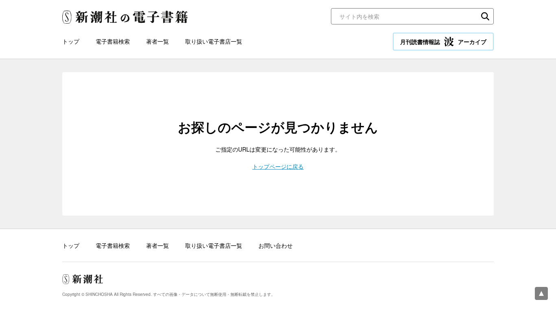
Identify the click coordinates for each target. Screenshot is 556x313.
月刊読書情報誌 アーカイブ (443, 41)
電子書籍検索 (113, 41)
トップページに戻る (278, 166)
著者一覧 (157, 41)
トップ (70, 41)
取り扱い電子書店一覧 (213, 41)
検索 (485, 16)
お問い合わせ (275, 245)
